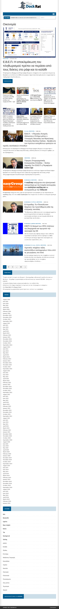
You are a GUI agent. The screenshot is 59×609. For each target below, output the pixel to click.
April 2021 (6, 426)
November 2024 (7, 341)
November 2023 (7, 365)
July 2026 (5, 301)
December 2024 (7, 339)
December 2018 (7, 481)
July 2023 (5, 372)
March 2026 (6, 309)
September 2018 (7, 487)
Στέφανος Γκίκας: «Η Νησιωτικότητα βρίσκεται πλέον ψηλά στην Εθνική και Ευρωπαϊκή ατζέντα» (50, 119)
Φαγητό (5, 590)
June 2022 (6, 398)
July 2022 (5, 396)
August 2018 (6, 489)
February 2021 (7, 430)
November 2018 (7, 483)
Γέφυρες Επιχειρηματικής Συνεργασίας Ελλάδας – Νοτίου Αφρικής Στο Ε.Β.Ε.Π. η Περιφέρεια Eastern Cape (38, 164)
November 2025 (7, 317)
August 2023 (6, 371)
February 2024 (7, 359)
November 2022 (7, 388)
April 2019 (6, 473)
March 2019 (6, 475)
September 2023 (7, 369)
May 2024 (5, 353)
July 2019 (5, 467)
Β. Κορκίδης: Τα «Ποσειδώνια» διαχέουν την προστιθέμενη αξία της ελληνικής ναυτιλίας (38, 206)
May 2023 (5, 376)
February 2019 (7, 477)
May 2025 (5, 329)
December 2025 (7, 315)
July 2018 (5, 491)
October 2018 (7, 485)
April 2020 (6, 450)
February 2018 (7, 501)
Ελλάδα (26, 131)
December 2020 (7, 434)
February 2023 (7, 382)
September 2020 (7, 440)
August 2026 (6, 299)
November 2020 (7, 436)
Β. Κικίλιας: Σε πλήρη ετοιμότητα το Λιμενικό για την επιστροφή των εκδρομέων (25, 285)
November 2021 (7, 412)
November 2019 (7, 459)
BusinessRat (27, 180)
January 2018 (6, 503)
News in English (6, 525)
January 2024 (6, 361)
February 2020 (7, 454)
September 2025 (7, 321)
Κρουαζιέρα (6, 561)
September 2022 (7, 392)
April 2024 (6, 355)
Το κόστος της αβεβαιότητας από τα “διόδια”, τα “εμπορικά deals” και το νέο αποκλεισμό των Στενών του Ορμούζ (50, 99)
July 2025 (5, 325)
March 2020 (6, 452)
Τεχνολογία (6, 586)
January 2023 (6, 384)
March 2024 (6, 357)
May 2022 (5, 400)
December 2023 (7, 363)
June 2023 (6, 374)
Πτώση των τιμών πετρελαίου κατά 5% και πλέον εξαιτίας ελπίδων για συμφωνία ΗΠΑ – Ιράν (9, 98)
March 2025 (6, 333)
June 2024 (6, 351)
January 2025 (6, 337)
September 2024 (7, 345)
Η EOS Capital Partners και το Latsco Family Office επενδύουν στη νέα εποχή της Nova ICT (36, 97)
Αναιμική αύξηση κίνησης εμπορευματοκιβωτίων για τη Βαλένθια (21, 283)
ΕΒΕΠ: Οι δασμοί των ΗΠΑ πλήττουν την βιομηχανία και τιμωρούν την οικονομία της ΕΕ (39, 228)
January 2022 (6, 408)
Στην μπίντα (6, 583)
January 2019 (6, 479)
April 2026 (6, 307)
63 (21, 267)
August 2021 (6, 418)
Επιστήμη (5, 554)
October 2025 (7, 319)
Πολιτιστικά (6, 575)
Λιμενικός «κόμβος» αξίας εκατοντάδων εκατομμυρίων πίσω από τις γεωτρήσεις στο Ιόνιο (40, 250)
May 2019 (5, 471)
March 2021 (6, 428)
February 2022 (7, 406)
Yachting (5, 539)
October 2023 (7, 367)
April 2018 (6, 497)
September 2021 (7, 416)
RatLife (4, 529)
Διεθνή (33, 223)
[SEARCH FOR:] (47, 17)
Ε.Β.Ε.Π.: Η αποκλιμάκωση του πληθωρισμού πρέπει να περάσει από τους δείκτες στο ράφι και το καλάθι (27, 65)
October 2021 (7, 414)
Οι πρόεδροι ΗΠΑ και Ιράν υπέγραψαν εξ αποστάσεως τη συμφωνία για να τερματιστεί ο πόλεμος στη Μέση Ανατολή (36, 120)
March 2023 (6, 380)
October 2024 (7, 343)
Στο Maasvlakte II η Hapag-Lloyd (12, 287)
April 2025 (6, 331)
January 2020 (6, 456)
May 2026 (5, 305)
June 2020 (6, 446)
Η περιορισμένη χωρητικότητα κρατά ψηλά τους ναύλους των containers (23, 289)
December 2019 (7, 458)
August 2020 (6, 442)
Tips (4, 532)
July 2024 (5, 349)
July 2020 (5, 444)
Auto (4, 514)
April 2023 (6, 378)
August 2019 (6, 465)
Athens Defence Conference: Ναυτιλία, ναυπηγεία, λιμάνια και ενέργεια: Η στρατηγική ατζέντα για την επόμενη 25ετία (23, 120)
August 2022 (6, 394)
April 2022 (6, 402)
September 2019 (7, 463)
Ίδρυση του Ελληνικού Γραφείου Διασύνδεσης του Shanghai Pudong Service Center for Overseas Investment (23, 99)
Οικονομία (6, 58)
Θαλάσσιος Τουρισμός (9, 557)
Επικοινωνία (53, 607)
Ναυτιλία (33, 202)
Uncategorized (6, 536)
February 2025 (7, 335)
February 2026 (7, 311)
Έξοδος (5, 550)
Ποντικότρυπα (7, 579)
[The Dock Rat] (29, 5)
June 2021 (6, 422)
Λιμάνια (38, 245)
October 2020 (7, 438)
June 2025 (6, 327)
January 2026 (6, 313)
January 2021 (6, 432)
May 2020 (5, 448)
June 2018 (6, 493)
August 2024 (6, 347)
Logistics (5, 521)
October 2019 (7, 461)
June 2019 (6, 469)
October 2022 (7, 390)
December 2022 (7, 386)
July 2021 (5, 420)
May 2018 (5, 495)
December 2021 (7, 410)
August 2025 (6, 323)
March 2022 (6, 404)
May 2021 (5, 424)
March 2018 (6, 499)
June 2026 (6, 303)
